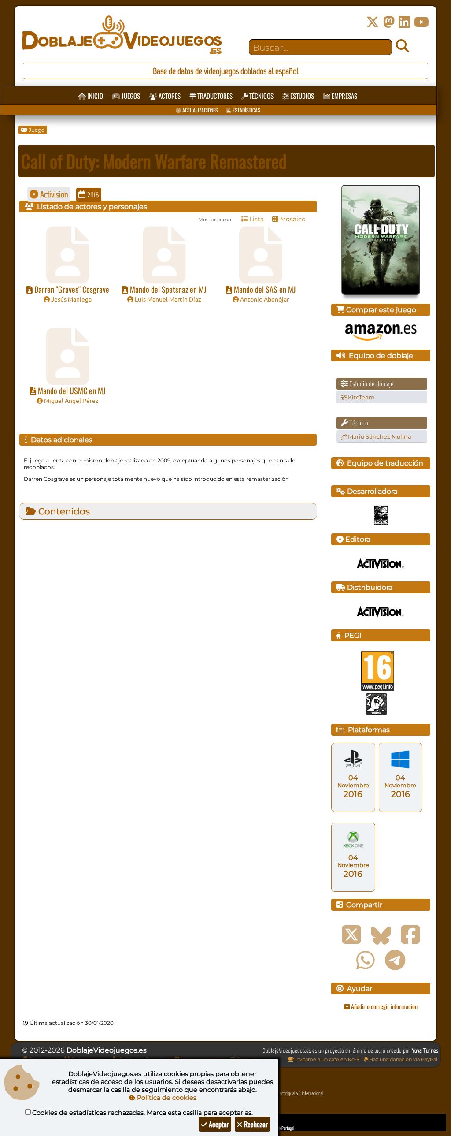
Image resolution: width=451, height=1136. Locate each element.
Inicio (94, 96)
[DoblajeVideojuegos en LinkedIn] (404, 22)
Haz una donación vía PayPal (402, 1059)
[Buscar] (402, 46)
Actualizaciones (199, 110)
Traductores (214, 96)
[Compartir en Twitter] (351, 935)
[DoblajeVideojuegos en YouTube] (421, 22)
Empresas (343, 96)
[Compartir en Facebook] (410, 935)
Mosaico (292, 219)
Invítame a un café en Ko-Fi (327, 1059)
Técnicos (261, 96)
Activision (53, 194)
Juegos (130, 96)
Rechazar (255, 1124)
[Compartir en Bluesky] (381, 935)
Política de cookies (165, 1098)
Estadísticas (245, 110)
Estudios (301, 96)
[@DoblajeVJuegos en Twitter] (373, 22)
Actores (169, 96)
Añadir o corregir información (384, 1006)
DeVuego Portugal (280, 1128)
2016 (92, 195)
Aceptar (218, 1124)
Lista (256, 219)
